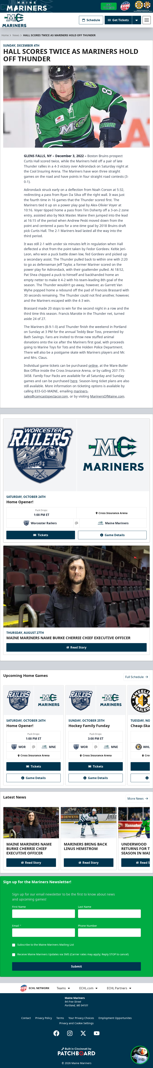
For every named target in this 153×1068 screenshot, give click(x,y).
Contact (26, 1018)
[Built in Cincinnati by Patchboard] (76, 1051)
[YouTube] (96, 1033)
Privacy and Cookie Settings (76, 1023)
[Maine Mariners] (14, 20)
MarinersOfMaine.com (107, 396)
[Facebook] (56, 1033)
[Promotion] (76, 6)
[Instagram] (70, 1033)
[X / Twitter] (83, 1033)
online (93, 365)
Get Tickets (120, 20)
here (73, 381)
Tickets (43, 535)
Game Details (115, 535)
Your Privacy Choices (81, 1018)
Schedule (93, 20)
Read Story (78, 647)
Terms (60, 1018)
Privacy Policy (43, 1018)
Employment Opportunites (115, 1018)
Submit (76, 966)
